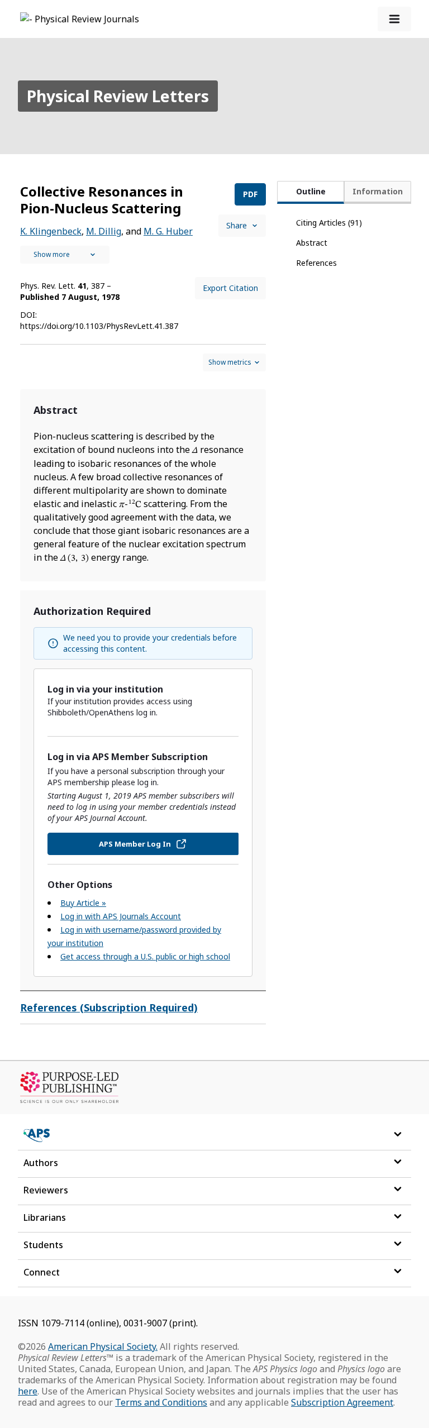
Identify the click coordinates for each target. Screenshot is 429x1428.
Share (236, 225)
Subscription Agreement (342, 1402)
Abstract (311, 242)
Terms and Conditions (161, 1402)
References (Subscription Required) (109, 1007)
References (316, 262)
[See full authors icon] (64, 255)
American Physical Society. (103, 1346)
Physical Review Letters (118, 96)
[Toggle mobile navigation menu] (394, 19)
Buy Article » (83, 902)
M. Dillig (103, 231)
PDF (250, 194)
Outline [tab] (311, 191)
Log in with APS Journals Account (120, 916)
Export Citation (230, 288)
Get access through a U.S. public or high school (145, 956)
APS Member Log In (135, 844)
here (27, 1391)
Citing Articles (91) (329, 222)
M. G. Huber (168, 231)
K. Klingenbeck (51, 231)
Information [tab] (377, 191)
